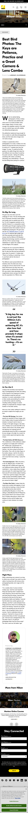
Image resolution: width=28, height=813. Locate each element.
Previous (11, 724)
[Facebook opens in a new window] (14, 780)
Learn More (14, 719)
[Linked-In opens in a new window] (22, 780)
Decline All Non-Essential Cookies (14, 805)
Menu (2, 25)
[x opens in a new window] (18, 780)
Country (5, 754)
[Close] (26, 789)
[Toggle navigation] (25, 7)
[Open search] (13, 7)
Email (4, 748)
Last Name (6, 742)
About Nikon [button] (8, 786)
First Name (6, 736)
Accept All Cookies (14, 810)
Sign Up (15, 770)
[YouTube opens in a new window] (6, 780)
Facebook (13, 672)
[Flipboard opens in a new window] (25, 780)
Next (16, 724)
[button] (2, 1)
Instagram (19, 673)
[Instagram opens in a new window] (10, 780)
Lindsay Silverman (18, 75)
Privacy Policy (18, 798)
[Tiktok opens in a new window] (2, 780)
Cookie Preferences (14, 801)
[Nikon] (3, 7)
